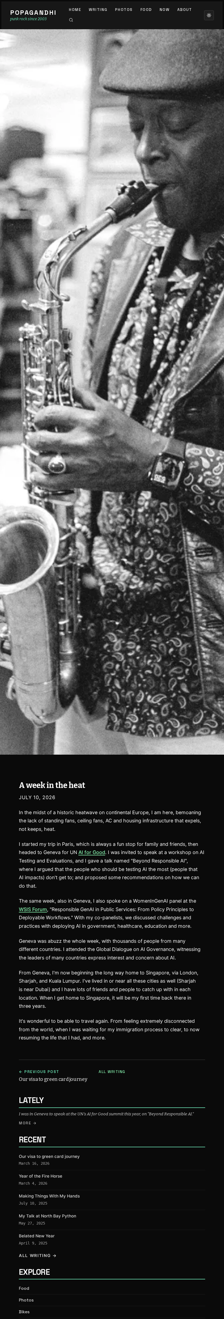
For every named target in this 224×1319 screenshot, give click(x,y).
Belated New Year (37, 1235)
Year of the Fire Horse (40, 1176)
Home (75, 9)
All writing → (38, 1255)
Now (165, 9)
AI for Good (91, 852)
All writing (112, 1071)
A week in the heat (52, 785)
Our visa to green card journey (49, 1156)
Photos (124, 9)
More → (28, 1123)
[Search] (71, 20)
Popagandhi (33, 12)
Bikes (24, 1311)
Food (146, 9)
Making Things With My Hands (49, 1196)
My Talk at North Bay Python (47, 1216)
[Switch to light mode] (209, 15)
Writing (98, 9)
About (184, 9)
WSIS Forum (33, 909)
